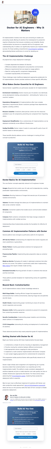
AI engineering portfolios (35, 49)
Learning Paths (25, 447)
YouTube (11, 400)
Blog (20, 447)
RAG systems (6, 265)
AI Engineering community (40, 400)
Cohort (30, 447)
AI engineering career (18, 376)
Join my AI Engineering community (34, 385)
